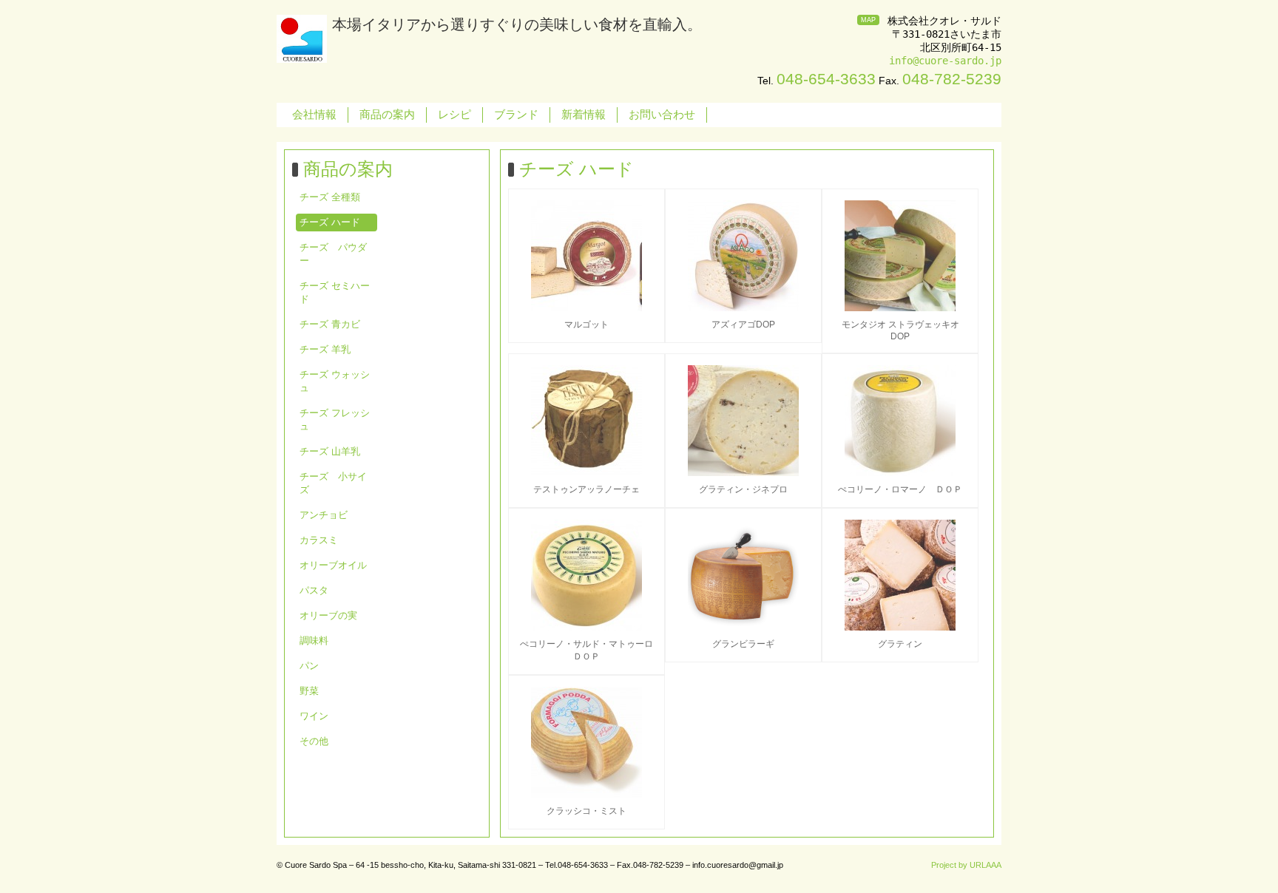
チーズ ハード (330, 222)
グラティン (900, 644)
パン (309, 665)
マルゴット (586, 324)
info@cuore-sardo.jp (945, 61)
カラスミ (319, 540)
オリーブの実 (328, 615)
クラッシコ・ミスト (586, 811)
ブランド (516, 114)
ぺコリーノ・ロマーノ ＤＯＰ (900, 489)
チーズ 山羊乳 (330, 451)
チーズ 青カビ (330, 324)
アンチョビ (324, 514)
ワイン (314, 715)
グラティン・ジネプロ (743, 489)
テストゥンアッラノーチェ (586, 489)
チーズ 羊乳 (325, 349)
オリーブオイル (333, 565)
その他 (314, 741)
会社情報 (314, 114)
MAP (868, 20)
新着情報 (583, 114)
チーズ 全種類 (330, 197)
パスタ (314, 590)
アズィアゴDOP (743, 324)
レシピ (454, 114)
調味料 (314, 640)
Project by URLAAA (966, 864)
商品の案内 (387, 114)
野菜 (309, 690)
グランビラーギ (743, 644)
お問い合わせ (662, 114)
